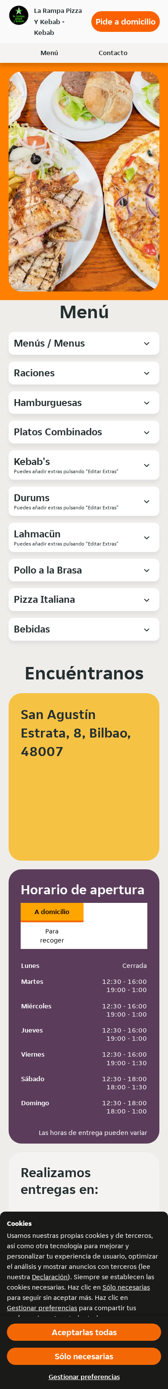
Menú (49, 52)
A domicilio (51, 911)
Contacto (113, 52)
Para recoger (52, 936)
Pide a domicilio (126, 21)
